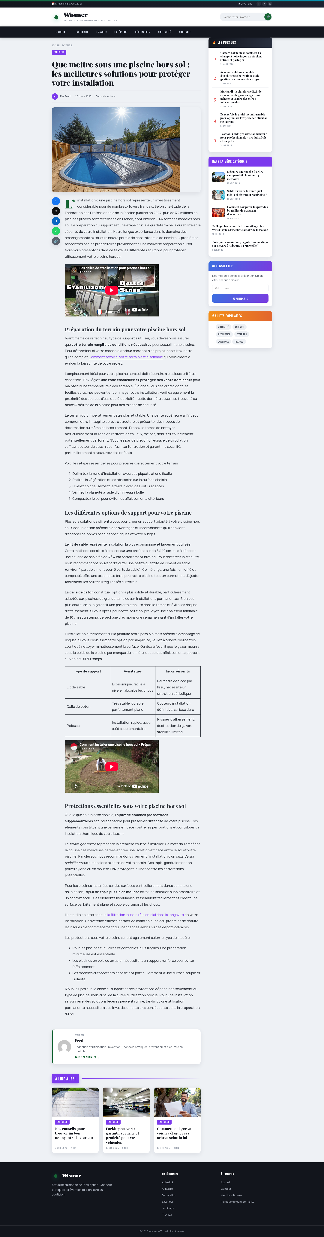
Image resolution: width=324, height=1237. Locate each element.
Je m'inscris (240, 298)
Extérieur (121, 32)
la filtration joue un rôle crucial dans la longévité (145, 914)
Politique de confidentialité (237, 1201)
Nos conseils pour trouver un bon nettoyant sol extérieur (74, 1133)
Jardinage (81, 32)
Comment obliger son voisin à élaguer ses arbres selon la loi (175, 1133)
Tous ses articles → (87, 1057)
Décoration (142, 32)
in (56, 221)
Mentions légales (231, 1195)
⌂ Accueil (61, 32)
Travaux (101, 32)
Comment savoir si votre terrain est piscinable (126, 357)
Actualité (164, 32)
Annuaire (185, 32)
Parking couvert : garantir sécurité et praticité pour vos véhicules (122, 1135)
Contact (226, 1189)
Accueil (56, 45)
